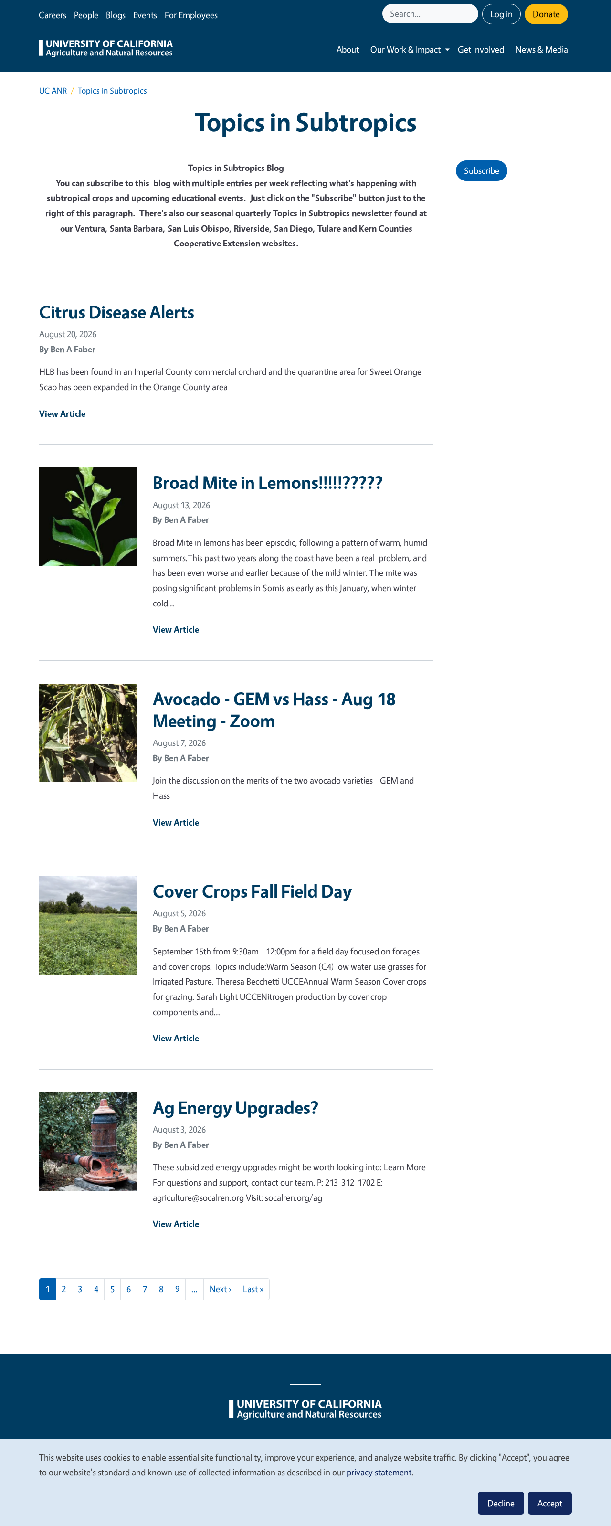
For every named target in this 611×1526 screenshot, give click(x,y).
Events (145, 15)
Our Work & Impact (405, 49)
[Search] (472, 13)
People (86, 15)
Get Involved (481, 49)
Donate (546, 14)
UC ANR (53, 90)
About (348, 49)
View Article (62, 413)
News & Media (542, 49)
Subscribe (481, 170)
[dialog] (305, 1482)
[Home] (106, 49)
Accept (549, 1503)
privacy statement (379, 1472)
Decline (501, 1503)
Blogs (116, 15)
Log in (501, 14)
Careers (52, 15)
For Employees (191, 15)
